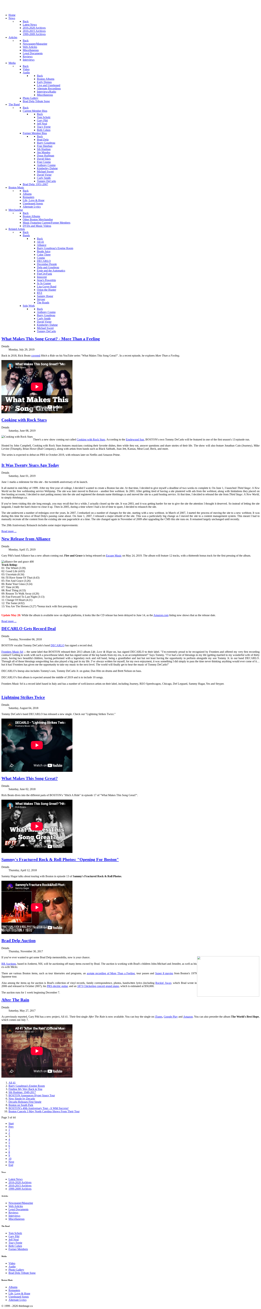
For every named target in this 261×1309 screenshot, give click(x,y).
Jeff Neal (14, 1239)
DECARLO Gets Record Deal (28, 628)
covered (35, 355)
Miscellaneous (17, 1218)
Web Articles (16, 1206)
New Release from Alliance (25, 538)
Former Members (18, 1249)
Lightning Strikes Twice (23, 697)
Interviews (14, 1215)
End (11, 1164)
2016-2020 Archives (20, 1182)
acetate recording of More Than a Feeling (111, 973)
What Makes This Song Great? (29, 778)
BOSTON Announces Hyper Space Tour (32, 1095)
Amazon (188, 1016)
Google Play (171, 1016)
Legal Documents (18, 1209)
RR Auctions (8, 963)
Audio (12, 1266)
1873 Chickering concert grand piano (98, 986)
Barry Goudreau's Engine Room (27, 1085)
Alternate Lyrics (17, 1299)
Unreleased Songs (19, 1296)
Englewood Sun (135, 439)
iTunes (158, 1016)
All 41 (12, 1082)
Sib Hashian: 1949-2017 (22, 1092)
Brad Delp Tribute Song (22, 1272)
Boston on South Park (21, 1105)
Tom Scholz (15, 1233)
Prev (11, 1126)
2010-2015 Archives (20, 1185)
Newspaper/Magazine (21, 1202)
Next (11, 1161)
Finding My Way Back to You (25, 1089)
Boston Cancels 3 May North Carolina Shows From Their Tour (44, 1111)
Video (12, 1263)
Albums (13, 1287)
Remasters (14, 1290)
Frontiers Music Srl (12, 651)
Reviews (13, 1212)
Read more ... (9, 531)
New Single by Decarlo (22, 1098)
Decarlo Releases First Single (25, 1101)
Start (11, 1123)
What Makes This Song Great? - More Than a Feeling (50, 338)
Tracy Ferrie (15, 1242)
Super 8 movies (164, 973)
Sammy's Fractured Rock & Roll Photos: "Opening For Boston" (60, 859)
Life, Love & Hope (19, 1293)
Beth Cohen (15, 1245)
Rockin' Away (163, 982)
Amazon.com (160, 615)
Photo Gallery (16, 1269)
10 (10, 1158)
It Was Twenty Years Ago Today (30, 465)
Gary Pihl (14, 1236)
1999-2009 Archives (20, 1188)
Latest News (16, 1179)
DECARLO (57, 645)
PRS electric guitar (57, 986)
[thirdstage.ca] (20, 8)
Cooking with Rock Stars (24, 420)
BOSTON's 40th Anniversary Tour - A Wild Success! (39, 1108)
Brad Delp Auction (18, 940)
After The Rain (15, 1000)
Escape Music (114, 555)
